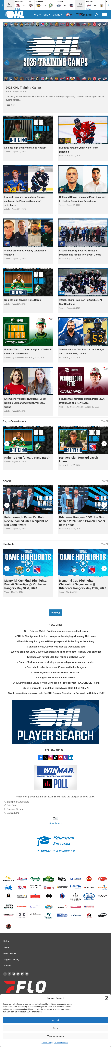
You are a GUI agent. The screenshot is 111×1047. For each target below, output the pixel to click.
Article (8, 91)
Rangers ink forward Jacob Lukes (56, 677)
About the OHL (10, 953)
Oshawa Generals (16, 809)
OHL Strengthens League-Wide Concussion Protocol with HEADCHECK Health (56, 683)
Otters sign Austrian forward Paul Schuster (56, 672)
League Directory (11, 959)
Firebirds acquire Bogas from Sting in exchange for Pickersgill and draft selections (24, 201)
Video (6, 592)
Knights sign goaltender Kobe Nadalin (25, 147)
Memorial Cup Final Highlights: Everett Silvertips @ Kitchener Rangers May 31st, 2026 (25, 584)
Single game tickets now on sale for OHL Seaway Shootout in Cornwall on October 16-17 (56, 693)
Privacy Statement (61, 1043)
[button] (106, 998)
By (20, 357)
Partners (7, 965)
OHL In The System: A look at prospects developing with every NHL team (56, 636)
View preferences (55, 1036)
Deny (55, 1028)
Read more (10, 105)
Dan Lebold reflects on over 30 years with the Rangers (56, 667)
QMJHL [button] (57, 15)
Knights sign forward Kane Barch (22, 300)
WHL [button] (36, 15)
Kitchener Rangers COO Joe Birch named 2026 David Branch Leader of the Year (82, 521)
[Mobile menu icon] (104, 14)
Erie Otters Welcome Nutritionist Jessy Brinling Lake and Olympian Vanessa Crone (25, 403)
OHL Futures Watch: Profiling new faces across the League (56, 631)
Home (6, 947)
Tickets (18, 9)
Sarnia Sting (13, 813)
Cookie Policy (47, 1043)
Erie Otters (12, 805)
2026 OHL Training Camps (24, 87)
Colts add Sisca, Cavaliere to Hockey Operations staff (56, 646)
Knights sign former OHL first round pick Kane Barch (56, 657)
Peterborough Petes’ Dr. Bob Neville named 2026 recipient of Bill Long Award (26, 521)
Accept (55, 1020)
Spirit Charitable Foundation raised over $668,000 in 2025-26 (56, 688)
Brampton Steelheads (18, 801)
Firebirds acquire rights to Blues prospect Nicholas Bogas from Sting (56, 641)
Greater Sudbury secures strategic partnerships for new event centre (56, 662)
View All (104, 421)
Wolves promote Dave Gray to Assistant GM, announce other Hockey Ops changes (56, 652)
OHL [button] (46, 15)
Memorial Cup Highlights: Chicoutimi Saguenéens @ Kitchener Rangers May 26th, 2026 (82, 584)
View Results (55, 823)
